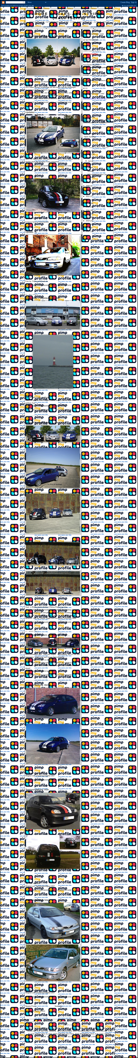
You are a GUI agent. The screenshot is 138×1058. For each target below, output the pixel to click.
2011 (88, 193)
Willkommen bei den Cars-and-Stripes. (46, 36)
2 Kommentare (64, 166)
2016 (88, 210)
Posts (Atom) (40, 1011)
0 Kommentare (64, 102)
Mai (89, 158)
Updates (29, 112)
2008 (88, 182)
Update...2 (31, 175)
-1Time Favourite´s (90, 134)
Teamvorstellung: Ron (37, 789)
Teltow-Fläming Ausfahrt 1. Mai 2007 (45, 422)
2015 (88, 207)
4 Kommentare (64, 780)
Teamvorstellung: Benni (38, 685)
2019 (88, 221)
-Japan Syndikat (89, 137)
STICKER (87, 37)
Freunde (86, 31)
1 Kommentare (64, 222)
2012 (88, 196)
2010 (88, 189)
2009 (88, 186)
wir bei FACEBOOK (90, 40)
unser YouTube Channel (92, 43)
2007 (88, 151)
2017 (88, 214)
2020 (88, 224)
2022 (88, 231)
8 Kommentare (64, 890)
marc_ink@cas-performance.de (95, 80)
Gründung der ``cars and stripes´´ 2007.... (47, 635)
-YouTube (86, 140)
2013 (88, 200)
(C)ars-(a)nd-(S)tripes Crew (93, 34)
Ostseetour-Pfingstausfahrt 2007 (42, 298)
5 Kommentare (64, 675)
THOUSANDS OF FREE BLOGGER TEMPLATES (68, 5)
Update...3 (31, 232)
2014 (88, 203)
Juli (89, 161)
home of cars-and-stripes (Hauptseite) (69, 16)
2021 (88, 228)
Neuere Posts (30, 1006)
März (90, 154)
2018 (88, 217)
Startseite (58, 1006)
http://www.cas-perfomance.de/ (95, 120)
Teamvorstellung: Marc (37, 900)
